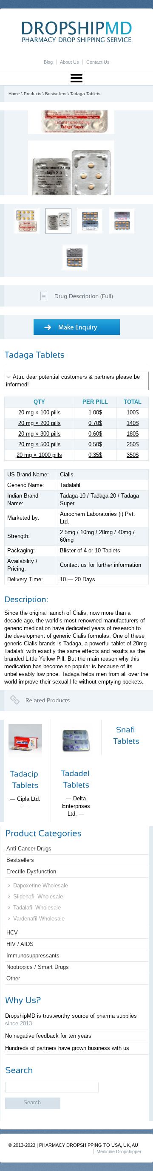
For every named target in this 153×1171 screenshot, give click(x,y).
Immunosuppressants (33, 955)
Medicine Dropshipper (119, 1151)
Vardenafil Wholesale (39, 918)
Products (32, 93)
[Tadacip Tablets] (25, 764)
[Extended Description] (84, 295)
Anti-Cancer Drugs (28, 848)
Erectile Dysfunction (31, 871)
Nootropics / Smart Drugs (37, 967)
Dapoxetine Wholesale (40, 885)
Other (13, 978)
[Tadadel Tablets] (76, 763)
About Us (69, 62)
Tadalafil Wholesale (37, 907)
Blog (48, 62)
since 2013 (18, 1023)
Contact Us (98, 62)
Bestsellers (55, 93)
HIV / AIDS (20, 944)
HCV (12, 932)
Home (14, 93)
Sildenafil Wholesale (38, 896)
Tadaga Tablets (85, 93)
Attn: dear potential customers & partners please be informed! (73, 381)
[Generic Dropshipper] (77, 40)
